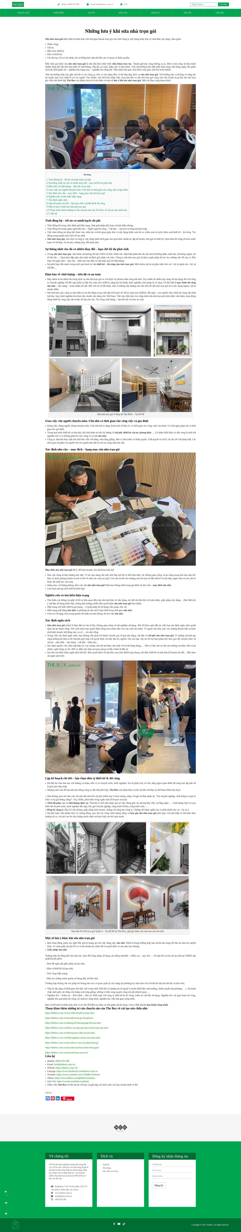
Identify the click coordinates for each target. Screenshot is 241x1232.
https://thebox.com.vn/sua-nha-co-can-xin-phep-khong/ (71, 1042)
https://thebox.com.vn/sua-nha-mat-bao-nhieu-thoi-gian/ (72, 1047)
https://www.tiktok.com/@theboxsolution (75, 1078)
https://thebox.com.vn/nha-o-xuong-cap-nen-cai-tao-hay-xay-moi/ (76, 1027)
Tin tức (188, 13)
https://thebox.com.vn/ (67, 1067)
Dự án (91, 13)
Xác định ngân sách (57, 200)
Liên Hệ (220, 13)
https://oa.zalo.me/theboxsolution (73, 1081)
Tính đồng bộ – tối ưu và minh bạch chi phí (69, 179)
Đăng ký (159, 1185)
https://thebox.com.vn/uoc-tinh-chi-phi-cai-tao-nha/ (69, 1013)
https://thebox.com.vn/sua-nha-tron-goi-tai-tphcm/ (69, 1018)
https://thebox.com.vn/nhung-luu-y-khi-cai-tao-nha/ (70, 1032)
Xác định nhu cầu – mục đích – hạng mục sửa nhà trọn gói (76, 193)
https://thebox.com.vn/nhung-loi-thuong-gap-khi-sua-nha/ (73, 1022)
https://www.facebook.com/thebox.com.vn (77, 1071)
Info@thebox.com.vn (64, 1064)
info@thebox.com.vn (104, 4)
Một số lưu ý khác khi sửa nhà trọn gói (66, 206)
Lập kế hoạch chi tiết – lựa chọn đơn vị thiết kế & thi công (76, 203)
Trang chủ (23, 13)
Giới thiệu (58, 13)
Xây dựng (107, 1168)
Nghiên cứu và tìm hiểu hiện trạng (64, 196)
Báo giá (123, 13)
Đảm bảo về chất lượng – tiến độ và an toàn (69, 186)
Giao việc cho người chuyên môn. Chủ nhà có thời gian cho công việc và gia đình (87, 189)
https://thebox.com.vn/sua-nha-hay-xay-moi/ (66, 1052)
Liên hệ (52, 213)
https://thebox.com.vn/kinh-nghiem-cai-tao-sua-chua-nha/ (72, 1037)
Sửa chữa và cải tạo (110, 1171)
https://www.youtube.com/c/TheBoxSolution (78, 1074)
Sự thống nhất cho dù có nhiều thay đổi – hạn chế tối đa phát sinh (79, 183)
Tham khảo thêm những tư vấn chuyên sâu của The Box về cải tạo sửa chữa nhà (87, 210)
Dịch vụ (155, 13)
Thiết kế (106, 1165)
